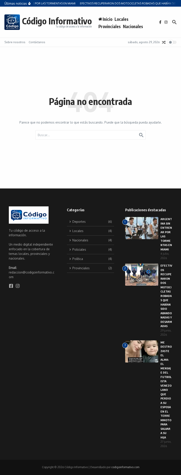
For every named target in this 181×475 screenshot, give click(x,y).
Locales (121, 19)
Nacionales (133, 26)
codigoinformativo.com (125, 467)
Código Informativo (57, 20)
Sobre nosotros (14, 42)
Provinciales (109, 26)
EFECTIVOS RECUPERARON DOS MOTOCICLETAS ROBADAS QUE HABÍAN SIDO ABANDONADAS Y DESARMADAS (166, 296)
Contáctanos (37, 42)
